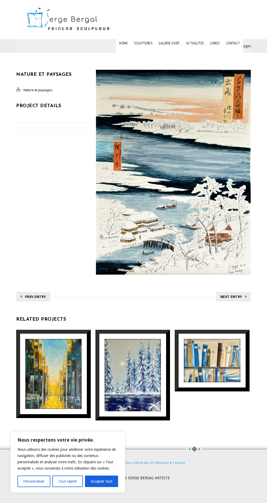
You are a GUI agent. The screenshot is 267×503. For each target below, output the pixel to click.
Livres (215, 43)
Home (123, 43)
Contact (233, 43)
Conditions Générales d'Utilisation (142, 463)
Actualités (195, 43)
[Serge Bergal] (69, 19)
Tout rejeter (67, 481)
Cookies (178, 463)
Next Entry (231, 297)
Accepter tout (101, 481)
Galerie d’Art (169, 43)
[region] (67, 462)
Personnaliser (34, 481)
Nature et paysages (37, 90)
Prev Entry (35, 297)
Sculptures (143, 43)
